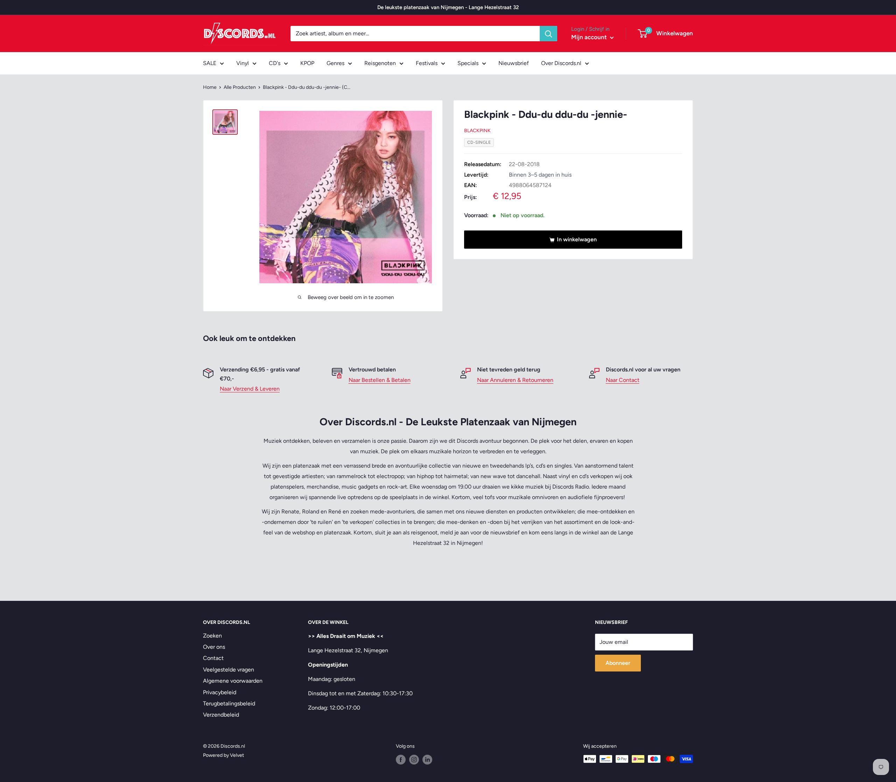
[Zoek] (548, 33)
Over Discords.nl (561, 63)
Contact (213, 658)
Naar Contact (622, 380)
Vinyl (242, 63)
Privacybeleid (219, 692)
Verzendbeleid (221, 714)
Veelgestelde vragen (228, 669)
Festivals (427, 63)
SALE (209, 63)
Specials (467, 63)
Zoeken (212, 635)
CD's (274, 63)
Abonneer (618, 663)
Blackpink (477, 131)
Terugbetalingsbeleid (229, 703)
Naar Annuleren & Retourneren (515, 380)
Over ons (214, 647)
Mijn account (589, 37)
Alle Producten (240, 87)
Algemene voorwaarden (232, 680)
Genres (335, 63)
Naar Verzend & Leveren (250, 388)
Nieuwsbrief (513, 63)
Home (210, 87)
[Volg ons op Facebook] (401, 760)
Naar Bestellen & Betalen (380, 380)
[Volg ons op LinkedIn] (427, 760)
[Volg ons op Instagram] (414, 760)
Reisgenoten (380, 63)
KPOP (307, 63)
